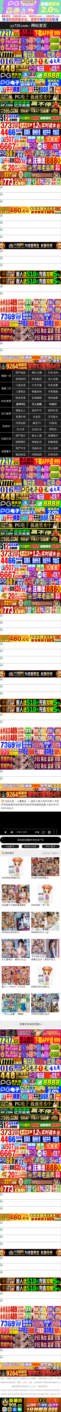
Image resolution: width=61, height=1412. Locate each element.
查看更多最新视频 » (31, 1024)
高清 (37, 832)
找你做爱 (53, 398)
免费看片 (6, 451)
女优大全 (37, 429)
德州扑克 (53, 410)
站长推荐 (6, 401)
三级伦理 (21, 385)
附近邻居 (21, 398)
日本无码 (53, 372)
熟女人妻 (37, 435)
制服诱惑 (53, 442)
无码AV (6, 426)
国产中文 (21, 448)
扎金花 (37, 416)
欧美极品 (37, 379)
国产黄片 (21, 435)
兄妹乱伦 (37, 448)
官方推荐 (6, 413)
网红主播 (37, 372)
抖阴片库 (6, 438)
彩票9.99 (21, 416)
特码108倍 (30, 846)
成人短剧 (53, 448)
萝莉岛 (53, 429)
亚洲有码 (21, 379)
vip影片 (10, 846)
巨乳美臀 (53, 385)
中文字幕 (37, 385)
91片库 (21, 429)
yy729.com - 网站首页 (28, 25)
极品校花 (21, 454)
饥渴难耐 (37, 398)
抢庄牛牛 (37, 410)
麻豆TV (37, 423)
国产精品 (21, 372)
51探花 (53, 423)
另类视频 (53, 391)
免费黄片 (53, 435)
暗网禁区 (21, 442)
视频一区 (6, 375)
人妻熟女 (21, 391)
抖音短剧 (21, 423)
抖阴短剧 (37, 454)
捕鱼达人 (21, 410)
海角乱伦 (37, 442)
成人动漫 (53, 379)
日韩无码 (53, 454)
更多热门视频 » (50, 853)
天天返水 (53, 416)
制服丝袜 (37, 391)
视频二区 (6, 388)
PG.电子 (51, 846)
